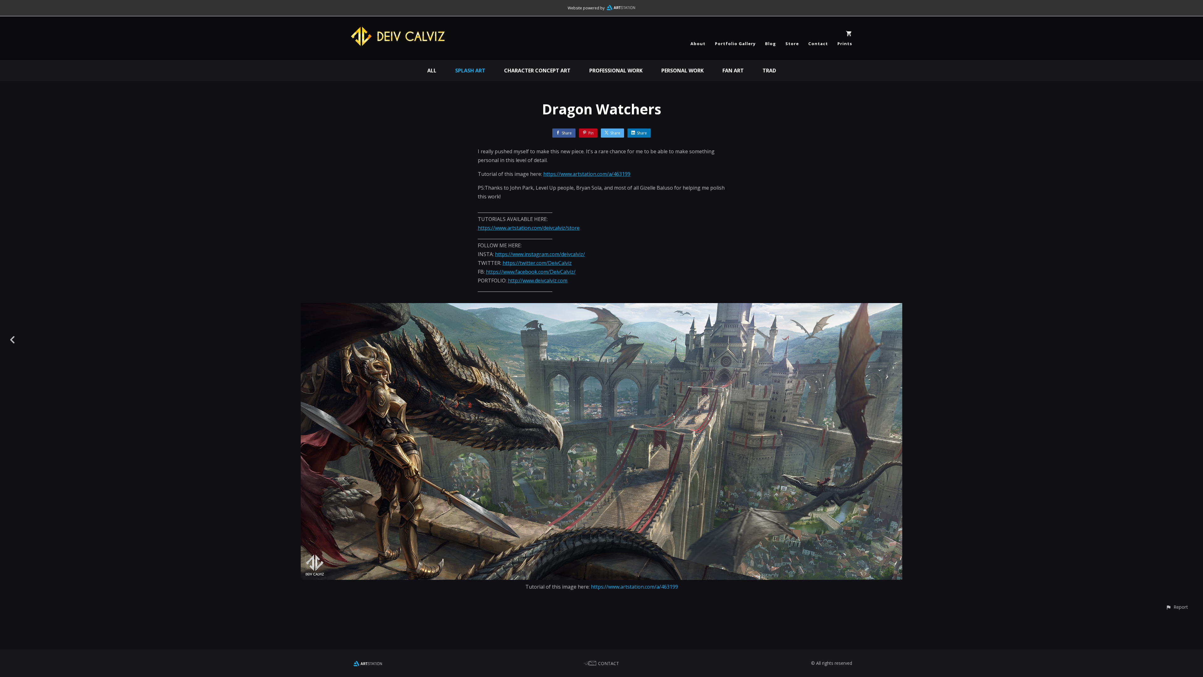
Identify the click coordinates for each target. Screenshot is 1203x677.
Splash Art (470, 70)
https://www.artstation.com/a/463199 (586, 174)
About (698, 43)
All (431, 70)
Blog (770, 43)
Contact (818, 43)
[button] (1176, 607)
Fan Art (733, 70)
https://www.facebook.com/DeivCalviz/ (530, 271)
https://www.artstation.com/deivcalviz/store (529, 227)
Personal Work (682, 70)
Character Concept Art (537, 70)
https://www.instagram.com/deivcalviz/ (540, 254)
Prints (844, 43)
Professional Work (616, 70)
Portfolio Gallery (735, 43)
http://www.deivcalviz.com (537, 280)
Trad (769, 70)
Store (792, 43)
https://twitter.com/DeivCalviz (537, 263)
